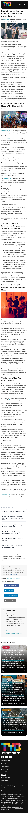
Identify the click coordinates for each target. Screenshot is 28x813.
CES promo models (6, 130)
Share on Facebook (12, 585)
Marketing (9, 578)
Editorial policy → (14, 574)
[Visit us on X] (6, 757)
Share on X (10, 590)
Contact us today (6, 494)
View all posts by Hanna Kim (14, 633)
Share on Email (11, 600)
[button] (21, 4)
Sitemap (3, 774)
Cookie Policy (5, 809)
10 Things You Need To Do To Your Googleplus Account (12, 546)
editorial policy (16, 558)
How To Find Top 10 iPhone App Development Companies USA (11, 532)
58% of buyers (12, 400)
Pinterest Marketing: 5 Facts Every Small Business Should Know (14, 525)
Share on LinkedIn (12, 595)
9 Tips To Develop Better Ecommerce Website (12, 539)
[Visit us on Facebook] (2, 757)
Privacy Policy (5, 769)
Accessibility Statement (7, 772)
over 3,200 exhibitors (10, 138)
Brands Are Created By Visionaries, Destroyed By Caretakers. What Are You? (12, 518)
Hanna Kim (6, 19)
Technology (16, 578)
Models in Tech (8, 178)
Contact (3, 763)
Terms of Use (5, 766)
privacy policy (19, 807)
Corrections (4, 780)
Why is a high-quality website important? (14, 511)
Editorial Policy (5, 777)
